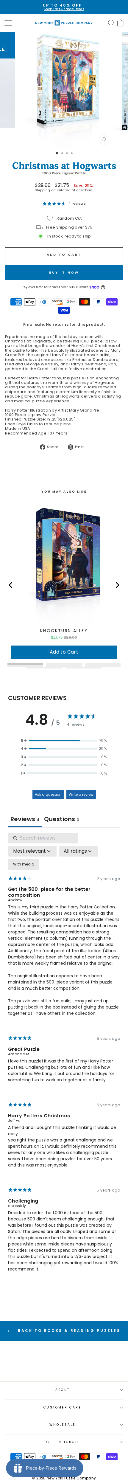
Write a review (81, 794)
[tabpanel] (64, 1057)
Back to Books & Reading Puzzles (68, 1330)
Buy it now (64, 272)
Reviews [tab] (24, 819)
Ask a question (48, 794)
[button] (64, 740)
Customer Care (62, 1407)
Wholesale (62, 1424)
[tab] (62, 819)
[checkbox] (23, 864)
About (62, 1390)
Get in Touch (62, 1442)
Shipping (42, 190)
